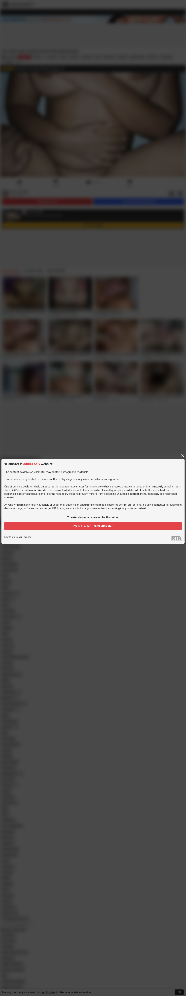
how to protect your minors (17, 537)
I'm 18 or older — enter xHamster (93, 526)
